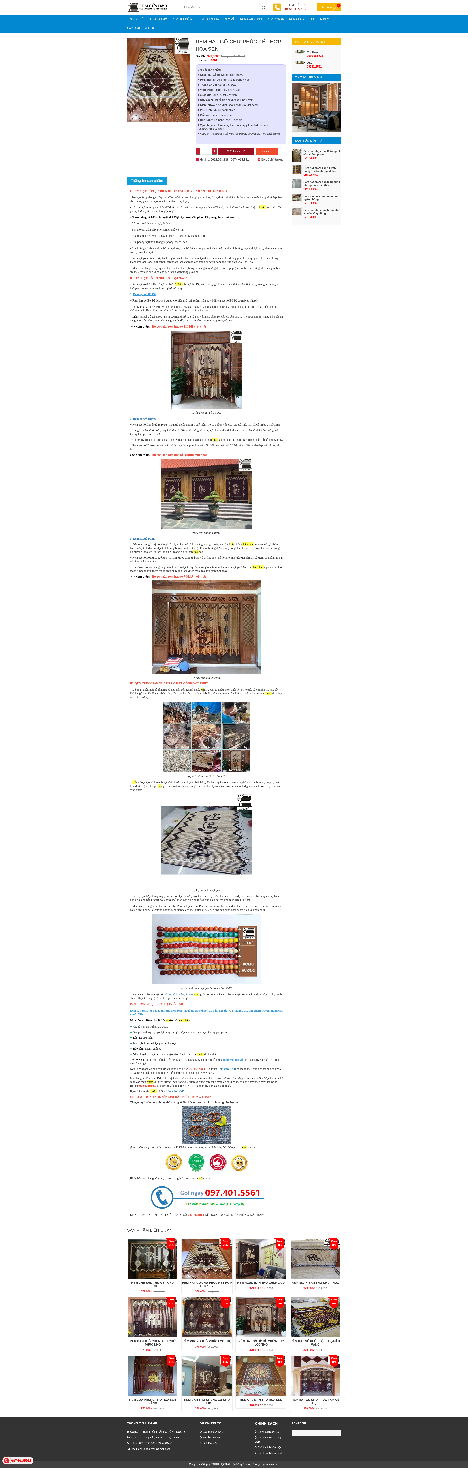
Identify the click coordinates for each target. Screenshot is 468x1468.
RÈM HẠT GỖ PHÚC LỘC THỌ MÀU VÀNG (315, 1343)
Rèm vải (229, 19)
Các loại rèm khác (141, 28)
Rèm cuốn (296, 19)
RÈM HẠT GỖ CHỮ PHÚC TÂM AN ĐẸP (315, 1401)
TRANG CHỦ (135, 19)
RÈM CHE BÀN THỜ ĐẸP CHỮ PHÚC (152, 1284)
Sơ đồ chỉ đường (271, 159)
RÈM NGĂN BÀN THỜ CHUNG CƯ (261, 1282)
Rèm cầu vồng (251, 19)
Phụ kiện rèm (319, 19)
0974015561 (314, 66)
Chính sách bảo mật (269, 1447)
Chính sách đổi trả (268, 1431)
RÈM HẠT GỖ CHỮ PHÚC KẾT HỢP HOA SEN (207, 1284)
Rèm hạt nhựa (208, 19)
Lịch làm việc (210, 1443)
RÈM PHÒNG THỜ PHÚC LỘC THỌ (207, 1341)
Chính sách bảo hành (269, 1453)
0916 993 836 (315, 55)
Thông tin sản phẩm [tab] (147, 181)
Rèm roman (275, 19)
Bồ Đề (167, 994)
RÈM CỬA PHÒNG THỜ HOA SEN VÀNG (152, 1401)
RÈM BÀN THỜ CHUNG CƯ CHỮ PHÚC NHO (153, 1343)
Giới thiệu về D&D (212, 1431)
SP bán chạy (157, 19)
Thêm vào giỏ (237, 151)
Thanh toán (266, 151)
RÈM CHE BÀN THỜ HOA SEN (261, 1399)
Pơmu (189, 994)
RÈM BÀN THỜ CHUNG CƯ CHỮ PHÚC (207, 1401)
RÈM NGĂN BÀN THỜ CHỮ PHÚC (315, 1282)
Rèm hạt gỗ (180, 19)
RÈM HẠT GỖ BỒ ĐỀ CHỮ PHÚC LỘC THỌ (261, 1343)
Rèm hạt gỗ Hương (145, 418)
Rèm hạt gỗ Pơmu (144, 538)
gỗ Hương (178, 994)
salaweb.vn (272, 1464)
